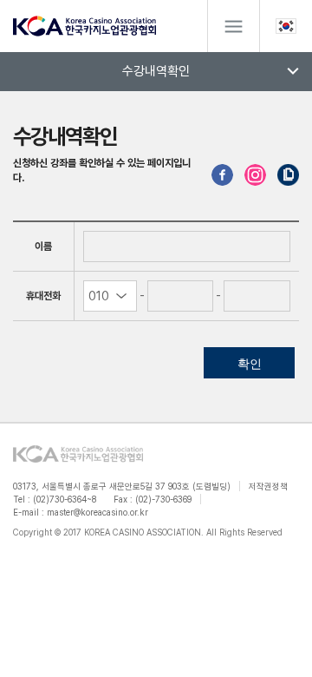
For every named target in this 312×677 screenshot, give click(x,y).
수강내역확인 (156, 71)
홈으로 (84, 26)
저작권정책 (268, 486)
